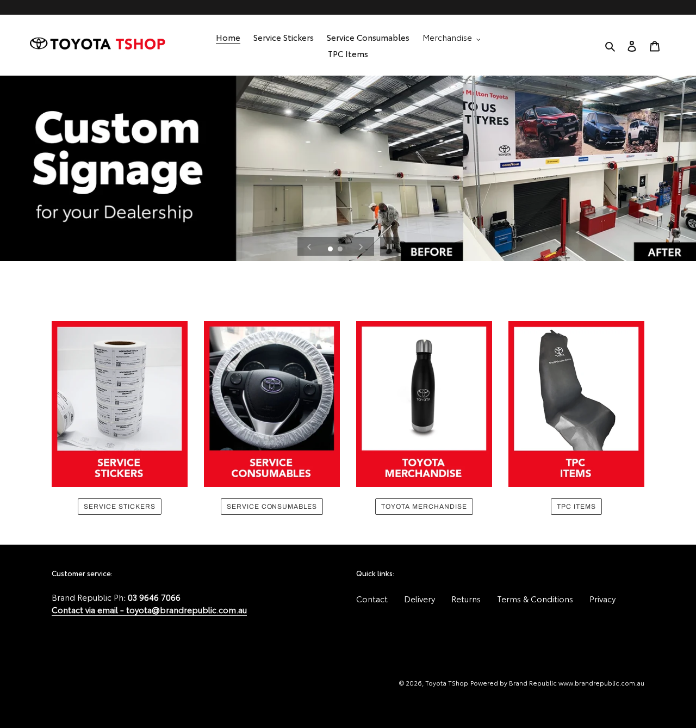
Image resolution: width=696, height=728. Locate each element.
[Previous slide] (309, 246)
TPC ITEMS (576, 506)
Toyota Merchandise (424, 506)
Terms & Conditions (535, 598)
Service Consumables (272, 506)
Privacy (602, 598)
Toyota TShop (446, 682)
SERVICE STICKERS (119, 506)
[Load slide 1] (331, 249)
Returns (466, 598)
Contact (372, 598)
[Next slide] (361, 246)
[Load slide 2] (341, 249)
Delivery (419, 598)
